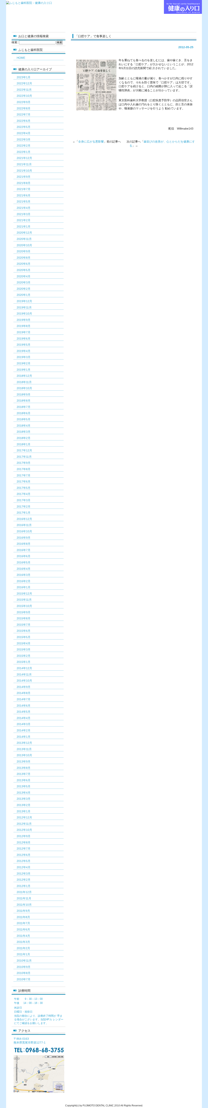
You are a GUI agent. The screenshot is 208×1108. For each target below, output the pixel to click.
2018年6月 (23, 413)
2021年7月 (23, 189)
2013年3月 (23, 798)
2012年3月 (23, 873)
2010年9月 (23, 967)
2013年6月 (23, 780)
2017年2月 (23, 506)
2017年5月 (23, 487)
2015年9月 (23, 612)
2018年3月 (23, 431)
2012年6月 (23, 854)
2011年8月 (23, 917)
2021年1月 (23, 226)
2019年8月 (23, 326)
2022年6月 (23, 120)
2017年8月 (23, 469)
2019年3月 (23, 357)
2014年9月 (23, 687)
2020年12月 (24, 232)
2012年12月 (24, 817)
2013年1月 (23, 811)
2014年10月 (24, 680)
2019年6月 (23, 338)
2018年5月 (23, 419)
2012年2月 (23, 879)
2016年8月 (23, 543)
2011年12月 (24, 892)
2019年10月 (24, 313)
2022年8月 (23, 108)
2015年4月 (23, 643)
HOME (21, 57)
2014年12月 (24, 668)
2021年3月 (23, 214)
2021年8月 (23, 183)
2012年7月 (23, 848)
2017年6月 (23, 481)
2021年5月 (23, 201)
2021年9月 (23, 176)
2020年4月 (23, 276)
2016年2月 (23, 581)
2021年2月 (23, 220)
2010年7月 (23, 979)
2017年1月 (23, 512)
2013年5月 (23, 786)
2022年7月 (23, 114)
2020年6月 (23, 263)
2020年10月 (24, 245)
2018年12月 (24, 375)
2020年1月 (23, 294)
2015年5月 (23, 637)
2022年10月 (24, 95)
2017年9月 (23, 462)
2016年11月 (24, 525)
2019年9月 (23, 319)
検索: (15, 42)
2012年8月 (23, 842)
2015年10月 (24, 606)
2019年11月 (24, 307)
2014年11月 (24, 674)
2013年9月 (23, 761)
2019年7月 (23, 332)
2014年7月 (23, 699)
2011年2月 (23, 948)
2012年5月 (23, 861)
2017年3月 (23, 500)
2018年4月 (23, 425)
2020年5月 (23, 270)
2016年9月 (23, 537)
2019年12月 (24, 301)
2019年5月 (23, 344)
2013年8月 (23, 767)
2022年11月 (24, 89)
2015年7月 (23, 624)
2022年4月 (23, 133)
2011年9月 (23, 910)
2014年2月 (23, 730)
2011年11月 (24, 898)
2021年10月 (24, 170)
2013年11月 (24, 749)
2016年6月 (23, 556)
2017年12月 (24, 450)
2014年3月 (23, 724)
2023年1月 (23, 77)
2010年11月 (24, 960)
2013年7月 (23, 774)
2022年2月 (23, 145)
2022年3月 (23, 139)
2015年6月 (23, 630)
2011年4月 (23, 935)
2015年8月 (23, 618)
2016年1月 (23, 587)
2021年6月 (23, 195)
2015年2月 (23, 655)
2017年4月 (23, 494)
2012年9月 (23, 836)
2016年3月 (23, 574)
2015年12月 (24, 593)
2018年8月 (23, 400)
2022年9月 (23, 102)
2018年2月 (23, 438)
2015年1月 (23, 661)
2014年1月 (23, 736)
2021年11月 (24, 164)
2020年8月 (23, 257)
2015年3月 (23, 649)
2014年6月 (23, 705)
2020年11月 (24, 239)
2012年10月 (24, 829)
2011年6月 (23, 929)
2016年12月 (24, 519)
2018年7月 (23, 407)
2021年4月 (23, 207)
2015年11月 (24, 599)
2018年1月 (23, 444)
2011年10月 (24, 904)
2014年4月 (23, 718)
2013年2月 (23, 805)
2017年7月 (23, 475)
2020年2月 (23, 288)
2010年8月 (23, 973)
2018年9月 (23, 394)
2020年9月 (23, 251)
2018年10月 (24, 388)
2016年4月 (23, 568)
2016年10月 (24, 531)
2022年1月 (23, 152)
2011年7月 (23, 923)
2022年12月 (24, 83)
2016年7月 (23, 550)
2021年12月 (24, 158)
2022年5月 (23, 127)
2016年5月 (23, 562)
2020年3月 (23, 282)
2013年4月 (23, 792)
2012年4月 (23, 867)
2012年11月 (24, 823)
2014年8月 (23, 693)
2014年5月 (23, 711)
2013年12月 (24, 742)
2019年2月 (23, 363)
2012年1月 (23, 886)
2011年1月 (23, 954)
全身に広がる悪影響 (91, 141)
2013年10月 (24, 755)
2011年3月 (23, 941)
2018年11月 (24, 382)
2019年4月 (23, 351)
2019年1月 (23, 369)
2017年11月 (24, 456)
